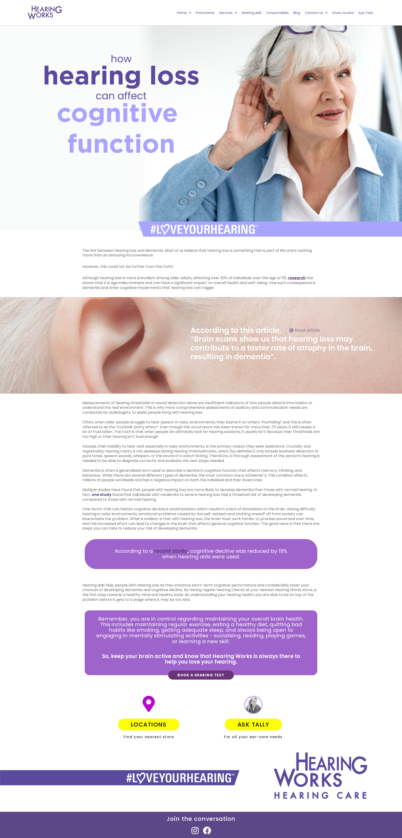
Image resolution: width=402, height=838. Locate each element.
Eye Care (366, 12)
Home (182, 12)
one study (101, 494)
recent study (170, 551)
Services (226, 12)
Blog (296, 12)
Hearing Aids (251, 12)
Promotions (205, 12)
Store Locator (343, 12)
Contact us (314, 12)
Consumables (277, 12)
